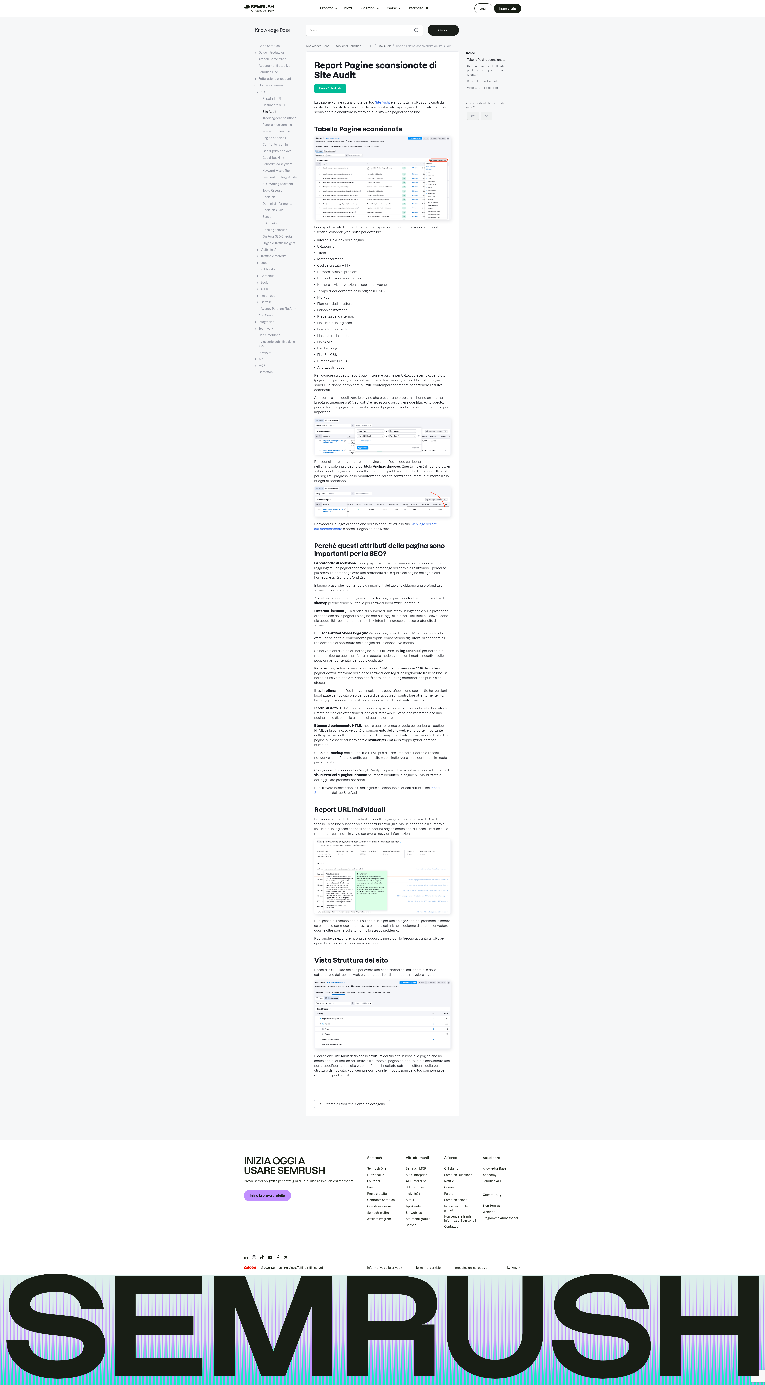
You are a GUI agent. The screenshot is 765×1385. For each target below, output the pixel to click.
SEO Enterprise (416, 1175)
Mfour (410, 1200)
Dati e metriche (269, 335)
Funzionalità (375, 1175)
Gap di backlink (273, 157)
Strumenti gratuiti (418, 1219)
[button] (486, 116)
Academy (489, 1175)
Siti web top (414, 1212)
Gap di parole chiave (277, 151)
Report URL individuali (482, 81)
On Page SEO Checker (278, 236)
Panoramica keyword (278, 164)
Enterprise (415, 8)
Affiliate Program (379, 1219)
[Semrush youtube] (270, 1257)
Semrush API (492, 1181)
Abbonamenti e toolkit (274, 65)
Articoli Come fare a (273, 59)
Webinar (489, 1212)
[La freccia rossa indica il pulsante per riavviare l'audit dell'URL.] (382, 516)
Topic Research (273, 190)
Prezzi (348, 8)
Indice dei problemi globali (457, 1208)
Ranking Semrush (275, 230)
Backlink (269, 197)
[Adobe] (250, 1267)
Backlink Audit (273, 210)
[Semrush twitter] (286, 1257)
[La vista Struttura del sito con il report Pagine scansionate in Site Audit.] (382, 1048)
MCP (262, 365)
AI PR (264, 289)
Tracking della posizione (279, 118)
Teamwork (266, 328)
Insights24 (413, 1193)
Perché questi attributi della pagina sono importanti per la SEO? (486, 70)
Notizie (449, 1181)
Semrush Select (455, 1200)
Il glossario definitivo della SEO (277, 343)
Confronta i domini (276, 144)
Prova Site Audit (330, 88)
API (261, 359)
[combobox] (358, 30)
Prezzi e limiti (272, 98)
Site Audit (269, 111)
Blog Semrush (492, 1205)
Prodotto (326, 8)
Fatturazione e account (275, 78)
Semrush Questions (458, 1175)
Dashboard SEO (274, 105)
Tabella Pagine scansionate (486, 59)
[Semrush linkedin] (246, 1257)
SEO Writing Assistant (278, 184)
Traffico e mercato (274, 256)
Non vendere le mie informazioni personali (460, 1218)
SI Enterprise (415, 1187)
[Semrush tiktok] (262, 1257)
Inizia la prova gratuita (267, 1195)
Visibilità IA (269, 249)
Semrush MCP (416, 1168)
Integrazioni (267, 322)
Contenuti (268, 276)
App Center (267, 315)
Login (483, 8)
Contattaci (266, 372)
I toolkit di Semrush (272, 85)
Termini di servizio (428, 1267)
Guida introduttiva (271, 52)
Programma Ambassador (500, 1218)
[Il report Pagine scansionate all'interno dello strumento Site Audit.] (382, 219)
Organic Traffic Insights (279, 243)
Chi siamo (451, 1168)
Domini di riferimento (277, 203)
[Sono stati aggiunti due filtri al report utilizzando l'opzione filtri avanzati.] (382, 453)
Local (264, 262)
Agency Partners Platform (279, 308)
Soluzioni (368, 8)
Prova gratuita (377, 1193)
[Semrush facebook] (278, 1257)
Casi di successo (379, 1206)
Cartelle (266, 302)
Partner (449, 1193)
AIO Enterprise (416, 1181)
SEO (264, 92)
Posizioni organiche (276, 131)
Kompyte (265, 352)
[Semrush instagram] (254, 1257)
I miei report (269, 295)
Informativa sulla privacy (384, 1267)
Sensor (268, 216)
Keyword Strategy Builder (280, 177)
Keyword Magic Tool (277, 170)
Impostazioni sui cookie (470, 1267)
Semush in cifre (378, 1212)
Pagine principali (274, 138)
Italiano (512, 1267)
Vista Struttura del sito (482, 87)
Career (449, 1187)
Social (265, 282)
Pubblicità (268, 269)
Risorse (391, 8)
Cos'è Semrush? (270, 46)
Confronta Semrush (381, 1200)
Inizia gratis (507, 8)
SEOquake (270, 223)
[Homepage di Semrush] (259, 8)
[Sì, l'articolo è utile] (473, 116)
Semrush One (268, 72)
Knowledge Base (273, 30)
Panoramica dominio (277, 124)
